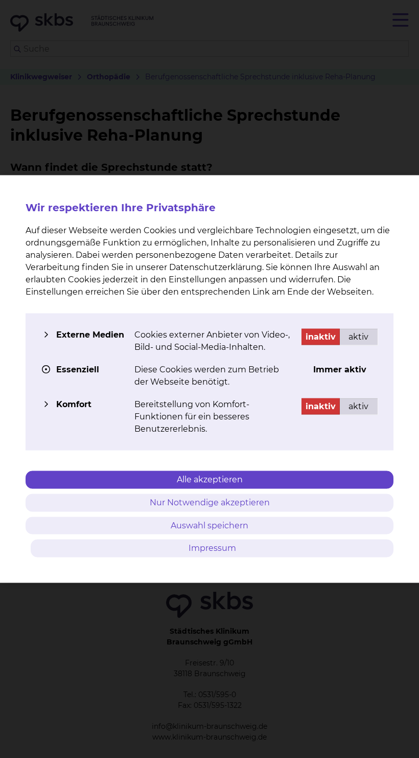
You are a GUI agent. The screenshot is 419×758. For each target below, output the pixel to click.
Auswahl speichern (209, 525)
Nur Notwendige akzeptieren (210, 502)
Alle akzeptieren (210, 479)
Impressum (212, 548)
